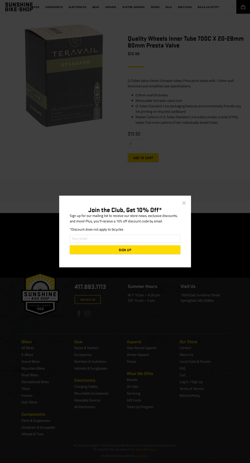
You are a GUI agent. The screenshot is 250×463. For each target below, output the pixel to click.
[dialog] (125, 231)
